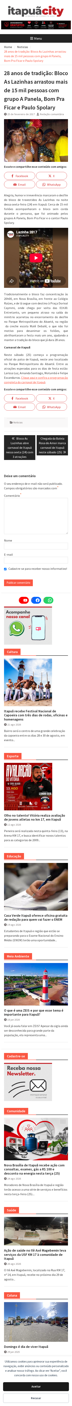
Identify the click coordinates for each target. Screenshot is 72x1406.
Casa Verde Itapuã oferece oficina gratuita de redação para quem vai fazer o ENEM (35, 917)
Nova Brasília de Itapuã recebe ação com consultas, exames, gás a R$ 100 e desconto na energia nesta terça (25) (34, 1169)
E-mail (8, 554)
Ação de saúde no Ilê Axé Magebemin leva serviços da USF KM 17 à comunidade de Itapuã (35, 1254)
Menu (38, 38)
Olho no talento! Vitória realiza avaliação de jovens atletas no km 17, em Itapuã (34, 817)
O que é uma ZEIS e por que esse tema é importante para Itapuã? (33, 1012)
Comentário (12, 496)
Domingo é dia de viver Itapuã (26, 1347)
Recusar (36, 1398)
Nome (8, 540)
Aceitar (36, 1386)
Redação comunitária (52, 114)
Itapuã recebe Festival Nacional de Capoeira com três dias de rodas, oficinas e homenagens (36, 715)
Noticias (18, 422)
